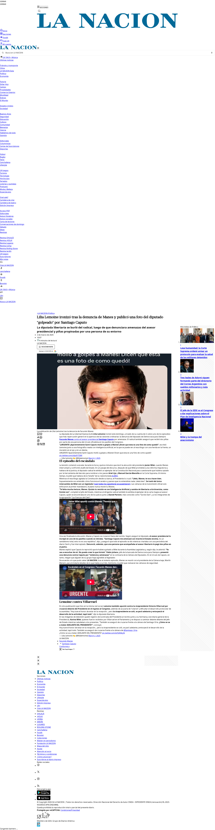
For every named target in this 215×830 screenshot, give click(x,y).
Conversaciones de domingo (12, 224)
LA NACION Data (7, 71)
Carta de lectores (7, 221)
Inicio (5, 31)
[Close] (38, 657)
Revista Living (5, 246)
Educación (4, 119)
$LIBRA (115, 476)
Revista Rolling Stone (9, 248)
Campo (3, 87)
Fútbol (2, 154)
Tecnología (4, 176)
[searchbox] (106, 52)
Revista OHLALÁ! (7, 237)
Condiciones (66, 810)
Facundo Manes (66, 641)
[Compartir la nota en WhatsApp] (41, 437)
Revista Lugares (6, 243)
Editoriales (4, 141)
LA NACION (42, 313)
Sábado (3, 227)
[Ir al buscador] (39, 11)
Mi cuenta (7, 44)
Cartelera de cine (7, 200)
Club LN (6, 41)
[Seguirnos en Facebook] (38, 765)
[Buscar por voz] (212, 52)
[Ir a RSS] (38, 786)
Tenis (2, 159)
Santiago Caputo (69, 644)
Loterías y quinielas (8, 184)
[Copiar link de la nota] (38, 440)
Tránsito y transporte (9, 65)
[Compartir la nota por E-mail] (43, 444)
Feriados (3, 181)
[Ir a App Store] (43, 799)
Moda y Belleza (6, 189)
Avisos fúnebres (7, 216)
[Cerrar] (38, 48)
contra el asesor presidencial (86, 439)
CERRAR (3, 1)
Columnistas (5, 143)
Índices (3, 98)
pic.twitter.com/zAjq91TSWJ (70, 455)
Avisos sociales (6, 219)
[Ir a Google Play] (43, 794)
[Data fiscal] (38, 826)
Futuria (3, 81)
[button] (107, 174)
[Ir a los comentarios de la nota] (41, 434)
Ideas (2, 229)
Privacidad (75, 810)
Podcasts (4, 186)
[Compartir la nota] (38, 437)
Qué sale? (4, 197)
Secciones (7, 34)
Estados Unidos (6, 106)
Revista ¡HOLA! (6, 240)
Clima (2, 68)
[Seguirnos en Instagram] (38, 779)
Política (51, 313)
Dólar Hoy (4, 84)
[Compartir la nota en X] (41, 444)
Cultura (3, 122)
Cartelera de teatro (8, 203)
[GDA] (43, 818)
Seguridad (4, 116)
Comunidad (5, 124)
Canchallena (5, 162)
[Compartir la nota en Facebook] (38, 444)
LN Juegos (4, 170)
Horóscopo (5, 178)
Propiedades (5, 89)
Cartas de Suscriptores (9, 146)
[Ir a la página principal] (107, 27)
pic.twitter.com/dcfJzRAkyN (113, 633)
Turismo (3, 173)
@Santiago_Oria (130, 630)
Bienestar (4, 127)
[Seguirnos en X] (38, 772)
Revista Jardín (5, 251)
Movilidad (4, 95)
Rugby (2, 157)
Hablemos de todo (8, 133)
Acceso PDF (5, 211)
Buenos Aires (5, 114)
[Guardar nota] (38, 434)
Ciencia (3, 130)
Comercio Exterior (7, 92)
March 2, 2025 (94, 458)
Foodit (5, 37)
